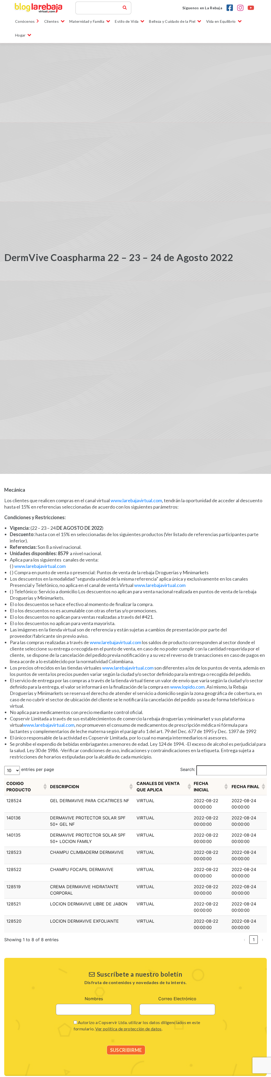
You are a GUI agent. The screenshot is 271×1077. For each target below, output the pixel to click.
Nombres (94, 998)
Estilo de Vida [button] (126, 21)
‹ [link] (244, 939)
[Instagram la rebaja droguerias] (240, 8)
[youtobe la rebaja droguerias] (251, 8)
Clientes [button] (51, 21)
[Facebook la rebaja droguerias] (229, 8)
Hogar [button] (20, 35)
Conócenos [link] (25, 21)
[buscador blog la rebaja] (125, 8)
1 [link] (254, 939)
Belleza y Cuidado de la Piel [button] (172, 21)
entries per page (37, 769)
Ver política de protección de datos (128, 1028)
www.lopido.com (187, 687)
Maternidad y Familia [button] (86, 21)
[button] (44, 786)
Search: (187, 769)
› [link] (262, 939)
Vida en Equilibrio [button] (221, 21)
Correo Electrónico (177, 998)
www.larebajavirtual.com (136, 500)
